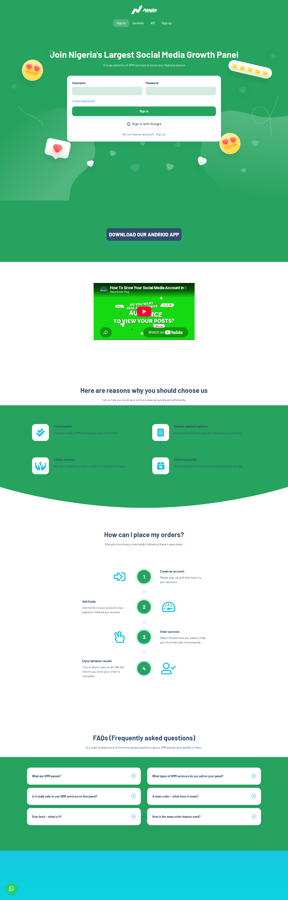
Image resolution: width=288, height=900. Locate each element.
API (153, 23)
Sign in (121, 23)
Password (152, 83)
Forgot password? (83, 101)
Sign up (167, 23)
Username (79, 83)
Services (138, 23)
